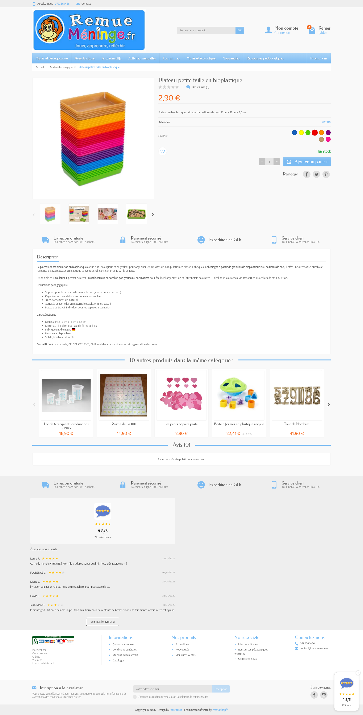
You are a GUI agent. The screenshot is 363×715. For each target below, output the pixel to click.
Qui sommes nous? (123, 644)
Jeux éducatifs (111, 58)
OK (240, 30)
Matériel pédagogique (52, 58)
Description (48, 257)
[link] (306, 174)
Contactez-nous (247, 659)
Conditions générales (125, 649)
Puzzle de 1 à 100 (124, 424)
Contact (86, 3)
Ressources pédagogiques (265, 58)
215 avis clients (103, 537)
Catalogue (118, 660)
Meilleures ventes (185, 655)
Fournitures (171, 58)
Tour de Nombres (296, 424)
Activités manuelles (142, 58)
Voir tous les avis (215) (103, 621)
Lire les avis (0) (200, 87)
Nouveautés (231, 58)
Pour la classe (85, 58)
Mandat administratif (125, 655)
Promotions (318, 58)
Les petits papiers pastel (181, 424)
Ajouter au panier (311, 162)
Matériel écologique (201, 58)
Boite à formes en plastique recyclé (239, 424)
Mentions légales (248, 644)
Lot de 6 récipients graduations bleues (66, 426)
